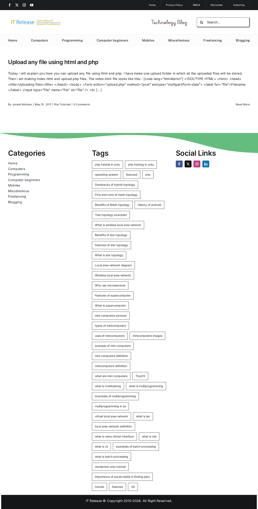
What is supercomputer (110, 305)
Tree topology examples (111, 215)
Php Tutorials (62, 104)
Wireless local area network (113, 275)
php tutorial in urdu (107, 164)
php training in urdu (141, 164)
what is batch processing (111, 456)
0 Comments (82, 104)
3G (133, 486)
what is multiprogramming (146, 386)
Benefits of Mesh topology (112, 204)
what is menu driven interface (114, 436)
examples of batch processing (136, 446)
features (117, 486)
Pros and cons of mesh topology (116, 194)
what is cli (101, 446)
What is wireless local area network (118, 225)
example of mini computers (113, 345)
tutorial (99, 486)
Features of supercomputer (113, 295)
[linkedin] (205, 164)
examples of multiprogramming (115, 396)
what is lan (143, 416)
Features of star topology (111, 245)
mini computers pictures (111, 315)
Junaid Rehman (22, 104)
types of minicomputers (110, 325)
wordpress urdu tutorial (110, 466)
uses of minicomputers (110, 335)
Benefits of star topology (111, 235)
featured (131, 174)
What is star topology (109, 255)
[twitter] (17, 5)
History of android (149, 204)
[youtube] (31, 5)
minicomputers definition (111, 366)
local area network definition (113, 426)
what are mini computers (111, 376)
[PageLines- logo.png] (34, 20)
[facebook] (9, 5)
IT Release (94, 501)
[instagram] (24, 5)
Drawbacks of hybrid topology (115, 184)
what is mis (149, 436)
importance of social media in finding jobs (122, 476)
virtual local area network (111, 416)
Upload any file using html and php (53, 62)
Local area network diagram (113, 265)
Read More (243, 104)
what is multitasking (108, 386)
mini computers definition (111, 356)
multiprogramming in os (110, 406)
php (148, 174)
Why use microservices (110, 285)
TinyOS (140, 376)
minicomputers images (147, 335)
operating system (106, 174)
